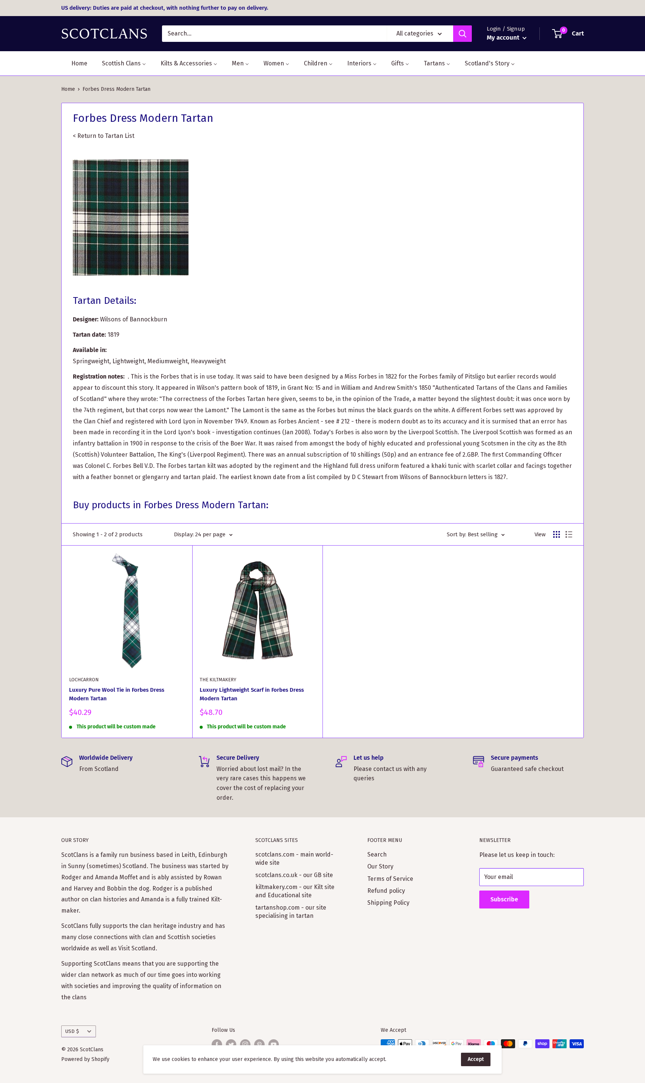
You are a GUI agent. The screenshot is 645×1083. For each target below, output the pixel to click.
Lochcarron (84, 679)
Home (68, 89)
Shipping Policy (388, 902)
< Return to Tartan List (104, 135)
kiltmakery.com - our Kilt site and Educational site (294, 891)
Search (377, 854)
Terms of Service (390, 878)
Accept (476, 1059)
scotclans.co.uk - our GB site (294, 875)
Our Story (380, 866)
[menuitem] (74, 63)
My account (504, 37)
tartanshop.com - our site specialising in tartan (290, 911)
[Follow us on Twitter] (231, 1044)
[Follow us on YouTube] (273, 1044)
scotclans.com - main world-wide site (294, 858)
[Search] (462, 33)
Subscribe (504, 899)
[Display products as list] (568, 534)
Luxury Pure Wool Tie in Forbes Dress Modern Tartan (116, 694)
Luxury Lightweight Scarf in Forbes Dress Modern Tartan (252, 694)
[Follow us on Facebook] (217, 1044)
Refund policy (386, 890)
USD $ (72, 1031)
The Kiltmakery (218, 679)
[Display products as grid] (556, 534)
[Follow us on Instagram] (245, 1044)
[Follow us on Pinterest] (259, 1044)
